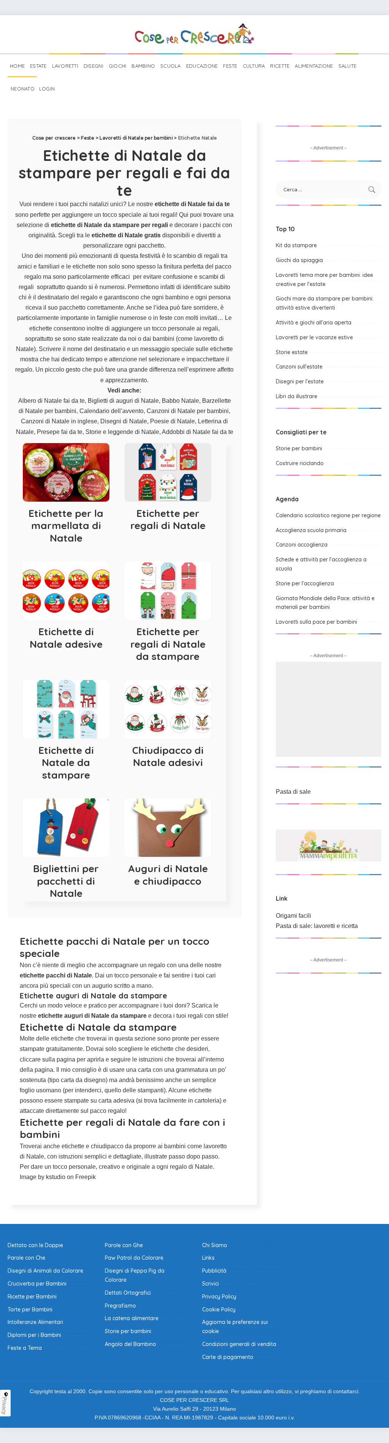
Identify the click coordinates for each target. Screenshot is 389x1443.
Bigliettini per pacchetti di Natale (66, 880)
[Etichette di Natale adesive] (66, 590)
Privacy (4, 1405)
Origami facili (293, 915)
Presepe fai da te (59, 432)
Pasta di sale (293, 791)
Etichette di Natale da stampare (66, 762)
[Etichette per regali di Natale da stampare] (168, 590)
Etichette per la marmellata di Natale (65, 525)
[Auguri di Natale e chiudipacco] (168, 827)
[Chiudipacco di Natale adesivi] (168, 709)
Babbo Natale (180, 400)
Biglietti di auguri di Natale (123, 400)
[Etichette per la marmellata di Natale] (66, 472)
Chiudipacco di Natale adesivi (168, 756)
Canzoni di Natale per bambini (188, 411)
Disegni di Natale (123, 421)
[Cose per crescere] (194, 34)
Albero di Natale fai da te (51, 400)
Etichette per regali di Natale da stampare (168, 644)
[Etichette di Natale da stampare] (66, 709)
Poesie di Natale (172, 421)
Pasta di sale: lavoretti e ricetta (317, 926)
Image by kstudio (42, 1177)
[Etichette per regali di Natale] (168, 472)
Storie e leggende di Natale (122, 432)
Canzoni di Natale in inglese (59, 421)
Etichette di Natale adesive (66, 637)
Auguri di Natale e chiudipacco (168, 874)
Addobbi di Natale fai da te (197, 432)
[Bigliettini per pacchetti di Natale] (66, 827)
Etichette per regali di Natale (168, 519)
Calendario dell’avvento (111, 411)
